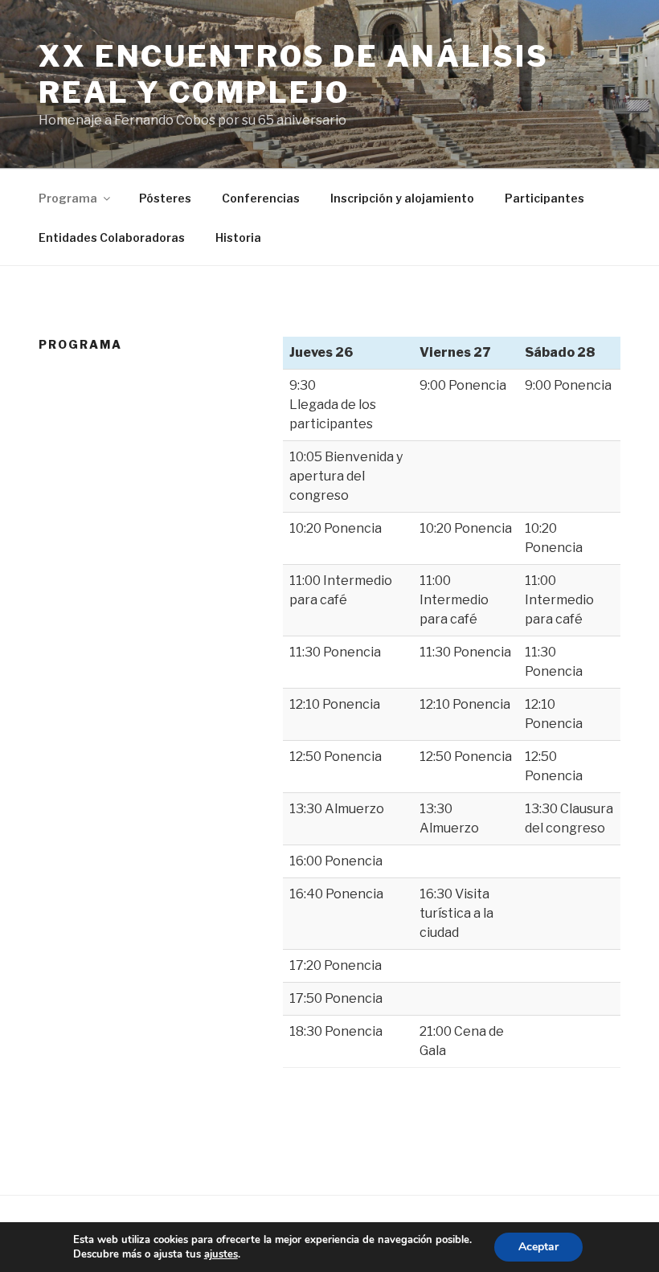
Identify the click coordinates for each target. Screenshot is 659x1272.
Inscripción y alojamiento (402, 198)
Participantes (544, 198)
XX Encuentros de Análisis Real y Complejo (294, 74)
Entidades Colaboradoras (112, 237)
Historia (238, 237)
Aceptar (538, 1246)
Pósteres (165, 198)
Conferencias (261, 198)
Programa (68, 198)
